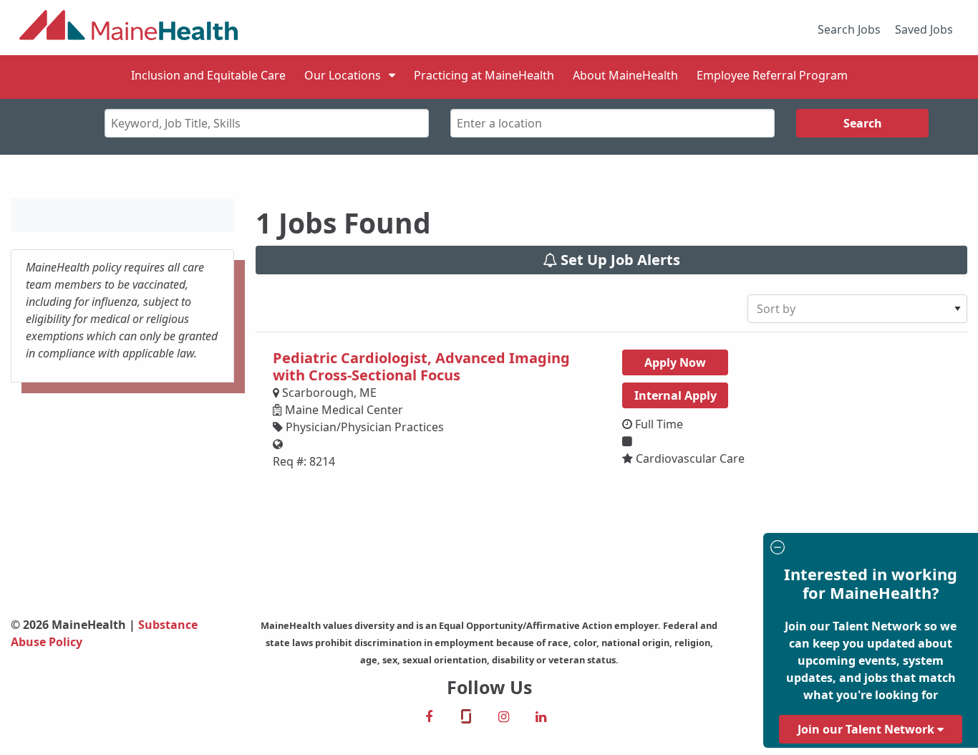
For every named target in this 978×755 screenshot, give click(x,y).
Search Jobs (849, 29)
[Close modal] (868, 549)
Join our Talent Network (867, 729)
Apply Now (675, 362)
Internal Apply (675, 395)
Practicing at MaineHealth (484, 75)
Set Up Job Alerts (618, 259)
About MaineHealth (625, 75)
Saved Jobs (924, 29)
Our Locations (342, 75)
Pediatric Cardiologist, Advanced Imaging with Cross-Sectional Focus (421, 366)
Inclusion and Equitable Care (208, 75)
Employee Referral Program (772, 75)
